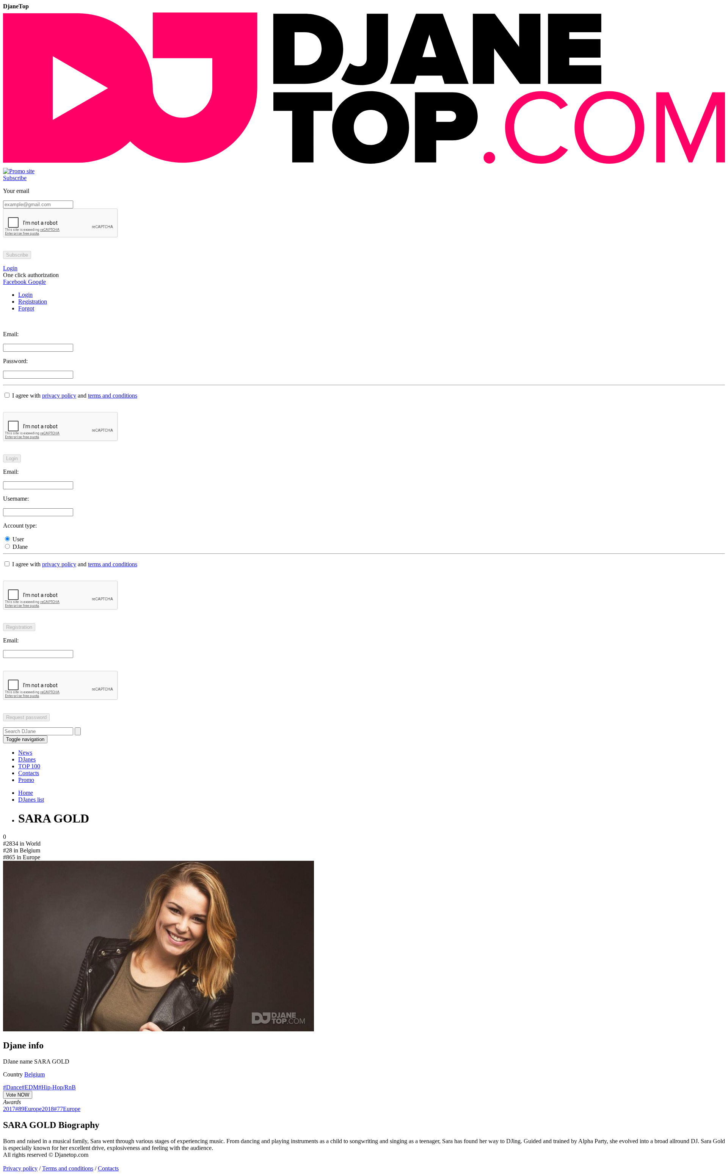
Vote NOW (17, 1095)
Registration (32, 301)
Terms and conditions (67, 1168)
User (17, 539)
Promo (26, 780)
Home (25, 793)
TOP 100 (29, 766)
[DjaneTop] (364, 164)
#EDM (30, 1087)
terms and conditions (112, 395)
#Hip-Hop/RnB (57, 1087)
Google (36, 282)
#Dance (12, 1087)
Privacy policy (20, 1168)
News (25, 752)
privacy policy (59, 395)
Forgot (26, 308)
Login (25, 294)
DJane (19, 547)
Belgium (34, 1074)
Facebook (15, 282)
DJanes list (31, 799)
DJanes (27, 759)
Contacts (28, 773)
